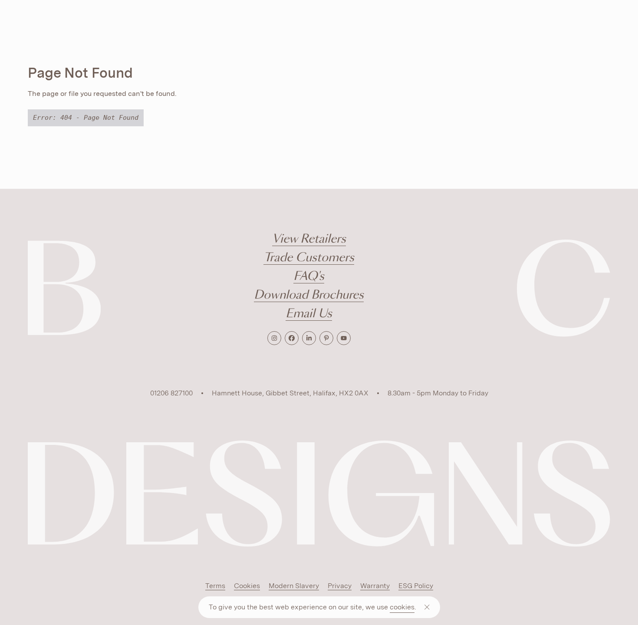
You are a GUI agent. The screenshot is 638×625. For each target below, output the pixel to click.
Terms (215, 586)
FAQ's (308, 277)
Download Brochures (309, 295)
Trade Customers (308, 258)
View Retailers (309, 239)
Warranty (375, 586)
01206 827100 (171, 393)
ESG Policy (415, 586)
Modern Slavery (294, 586)
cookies (402, 607)
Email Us (309, 314)
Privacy (340, 586)
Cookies (247, 586)
